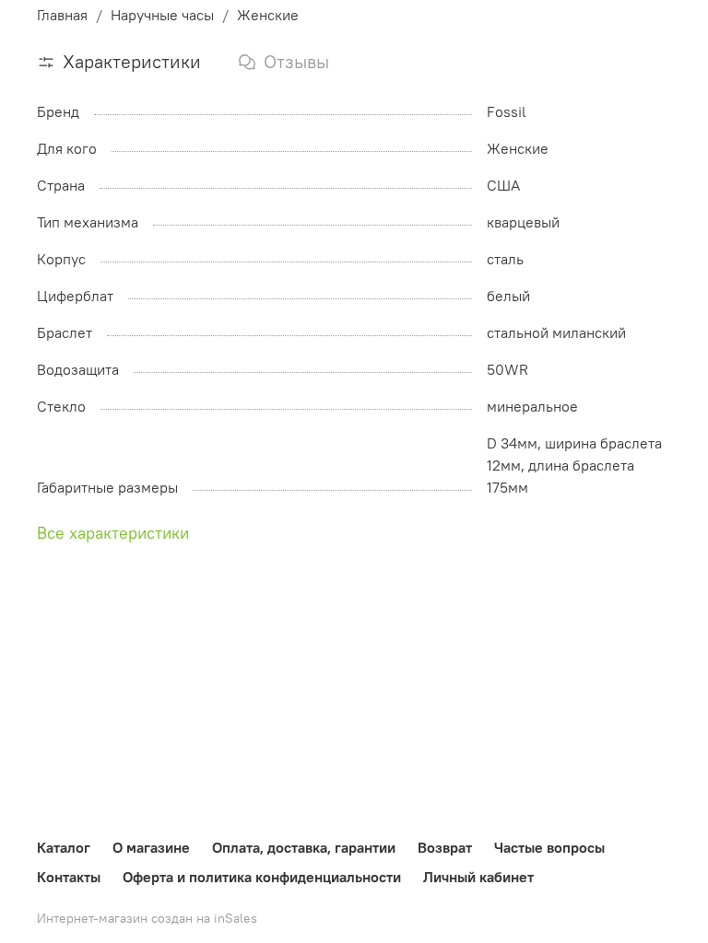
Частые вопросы (549, 847)
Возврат (445, 847)
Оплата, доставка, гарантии (303, 847)
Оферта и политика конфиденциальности (262, 876)
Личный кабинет (478, 876)
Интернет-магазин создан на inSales (147, 918)
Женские (268, 15)
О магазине (151, 847)
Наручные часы (162, 15)
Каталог (63, 847)
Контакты (68, 876)
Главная (62, 15)
